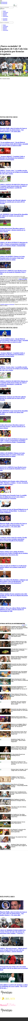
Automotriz (5, 12)
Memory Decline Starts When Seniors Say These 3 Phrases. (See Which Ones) (19, 657)
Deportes (5, 13)
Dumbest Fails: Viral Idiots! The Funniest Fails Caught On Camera (19, 845)
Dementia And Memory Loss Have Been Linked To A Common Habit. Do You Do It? (19, 688)
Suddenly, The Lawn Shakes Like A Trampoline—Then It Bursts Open (18, 703)
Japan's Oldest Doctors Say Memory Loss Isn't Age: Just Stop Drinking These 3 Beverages (19, 643)
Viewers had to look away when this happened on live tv (19, 717)
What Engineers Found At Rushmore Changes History (18, 800)
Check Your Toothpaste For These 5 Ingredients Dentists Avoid (19, 793)
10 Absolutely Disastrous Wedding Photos (18, 755)
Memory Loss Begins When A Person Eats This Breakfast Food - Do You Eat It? (19, 725)
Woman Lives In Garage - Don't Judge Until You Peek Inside (19, 770)
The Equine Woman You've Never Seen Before (18, 822)
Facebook (5, 18)
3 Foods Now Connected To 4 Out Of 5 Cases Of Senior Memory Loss (19, 650)
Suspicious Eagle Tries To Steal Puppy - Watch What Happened (18, 740)
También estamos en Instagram (7, 304)
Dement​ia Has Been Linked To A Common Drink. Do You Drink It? (19, 710)
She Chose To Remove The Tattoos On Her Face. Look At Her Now (19, 763)
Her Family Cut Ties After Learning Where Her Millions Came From (18, 815)
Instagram (5, 20)
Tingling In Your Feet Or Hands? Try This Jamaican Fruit (18, 778)
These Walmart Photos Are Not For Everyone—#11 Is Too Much (19, 695)
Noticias (5, 15)
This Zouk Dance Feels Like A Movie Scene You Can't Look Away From (19, 733)
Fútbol (4, 11)
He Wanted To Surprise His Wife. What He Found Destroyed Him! (18, 830)
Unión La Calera (23, 279)
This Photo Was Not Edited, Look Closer (18, 807)
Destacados (5, 16)
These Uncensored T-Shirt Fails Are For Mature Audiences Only (19, 680)
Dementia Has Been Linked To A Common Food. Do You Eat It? (19, 665)
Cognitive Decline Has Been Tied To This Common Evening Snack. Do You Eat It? (19, 627)
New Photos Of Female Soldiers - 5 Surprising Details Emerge (19, 785)
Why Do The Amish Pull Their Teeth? (19, 837)
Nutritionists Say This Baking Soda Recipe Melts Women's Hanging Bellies (19, 673)
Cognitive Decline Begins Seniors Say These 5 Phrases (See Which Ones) (19, 635)
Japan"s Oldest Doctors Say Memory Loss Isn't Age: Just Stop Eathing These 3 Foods (19, 748)
